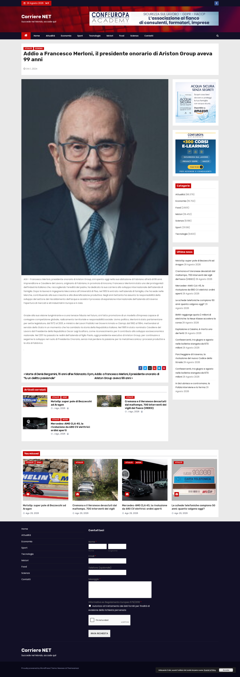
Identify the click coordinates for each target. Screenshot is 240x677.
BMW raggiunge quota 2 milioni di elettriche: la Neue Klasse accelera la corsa (195, 318)
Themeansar (73, 668)
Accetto (226, 670)
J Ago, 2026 (59, 408)
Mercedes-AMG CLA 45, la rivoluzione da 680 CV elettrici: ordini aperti (70, 427)
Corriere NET (36, 16)
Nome (92, 541)
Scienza (134, 35)
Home (37, 35)
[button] (218, 35)
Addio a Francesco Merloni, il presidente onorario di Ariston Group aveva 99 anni (126, 376)
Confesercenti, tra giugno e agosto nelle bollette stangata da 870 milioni (194, 343)
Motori (110, 35)
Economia (66, 35)
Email (92, 556)
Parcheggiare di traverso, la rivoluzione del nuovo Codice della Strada (193, 358)
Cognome (113, 551)
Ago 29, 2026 (32, 513)
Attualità (50, 35)
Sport (80, 35)
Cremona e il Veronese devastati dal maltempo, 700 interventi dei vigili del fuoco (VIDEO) (145, 405)
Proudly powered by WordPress (36, 668)
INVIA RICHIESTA (99, 633)
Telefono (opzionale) (99, 567)
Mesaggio (94, 579)
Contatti (148, 35)
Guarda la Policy (210, 670)
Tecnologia (95, 35)
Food (121, 35)
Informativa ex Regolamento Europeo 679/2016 (115, 602)
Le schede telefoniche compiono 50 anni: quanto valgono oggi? (193, 507)
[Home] (26, 35)
